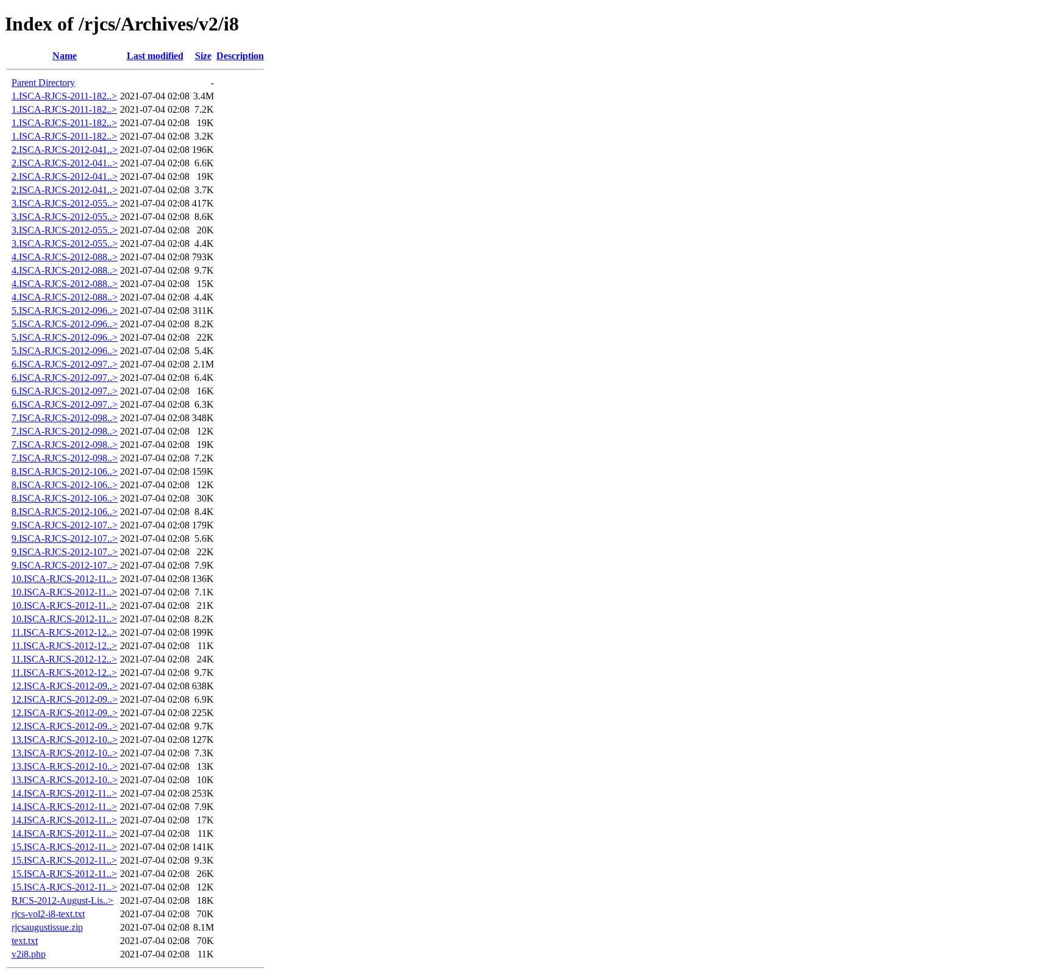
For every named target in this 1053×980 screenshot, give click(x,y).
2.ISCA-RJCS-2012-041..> (65, 149)
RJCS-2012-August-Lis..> (62, 900)
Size (203, 56)
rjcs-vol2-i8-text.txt (48, 914)
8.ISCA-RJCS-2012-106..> (65, 471)
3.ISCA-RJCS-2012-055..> (65, 203)
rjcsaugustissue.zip (47, 927)
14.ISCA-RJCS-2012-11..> (64, 793)
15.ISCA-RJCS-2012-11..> (64, 847)
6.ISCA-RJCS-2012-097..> (65, 364)
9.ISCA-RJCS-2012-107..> (65, 525)
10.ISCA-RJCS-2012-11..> (64, 578)
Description (240, 56)
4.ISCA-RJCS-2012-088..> (65, 257)
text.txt (25, 941)
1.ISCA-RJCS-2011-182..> (64, 96)
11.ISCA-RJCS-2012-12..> (64, 632)
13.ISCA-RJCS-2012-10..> (65, 739)
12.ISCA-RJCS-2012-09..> (65, 686)
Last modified (155, 56)
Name (64, 56)
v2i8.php (29, 954)
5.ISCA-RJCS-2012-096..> (65, 310)
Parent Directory (43, 82)
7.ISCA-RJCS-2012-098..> (65, 418)
